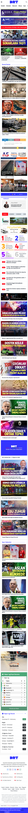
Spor (24, 6)
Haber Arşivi (18, 780)
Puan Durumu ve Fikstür (7, 777)
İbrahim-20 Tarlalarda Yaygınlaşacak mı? (12, 397)
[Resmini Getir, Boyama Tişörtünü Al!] (14, 368)
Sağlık (7, 244)
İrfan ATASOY (14, 203)
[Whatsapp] (20, 769)
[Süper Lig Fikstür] (25, 713)
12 (21, 46)
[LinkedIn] (15, 769)
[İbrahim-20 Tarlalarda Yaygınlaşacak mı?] (14, 387)
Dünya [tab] (25, 214)
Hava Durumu (6, 774)
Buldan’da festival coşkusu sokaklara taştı (16, 289)
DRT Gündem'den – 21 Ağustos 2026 (11, 457)
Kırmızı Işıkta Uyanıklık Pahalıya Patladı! (11, 498)
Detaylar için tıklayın (14, 708)
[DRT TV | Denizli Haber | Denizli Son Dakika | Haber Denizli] (14, 2)
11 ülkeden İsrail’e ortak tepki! (9, 437)
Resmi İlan (22, 789)
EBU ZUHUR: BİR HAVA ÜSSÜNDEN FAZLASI (16, 205)
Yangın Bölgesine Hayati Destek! (10, 537)
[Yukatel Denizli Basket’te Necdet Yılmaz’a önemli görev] (14, 407)
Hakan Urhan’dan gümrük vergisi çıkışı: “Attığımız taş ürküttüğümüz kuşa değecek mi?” (13, 477)
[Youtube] (18, 769)
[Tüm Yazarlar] (25, 199)
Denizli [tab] (5, 214)
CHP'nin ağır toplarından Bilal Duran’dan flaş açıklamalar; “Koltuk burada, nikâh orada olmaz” (8, 239)
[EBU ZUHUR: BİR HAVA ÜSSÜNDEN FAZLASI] (14, 508)
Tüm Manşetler (19, 777)
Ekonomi (14, 6)
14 (24, 46)
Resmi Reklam (22, 252)
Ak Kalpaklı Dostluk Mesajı (22, 247)
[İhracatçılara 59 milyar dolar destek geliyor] (14, 309)
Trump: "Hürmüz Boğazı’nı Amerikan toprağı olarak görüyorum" (15, 267)
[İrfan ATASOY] (6, 205)
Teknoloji (21, 236)
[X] (10, 769)
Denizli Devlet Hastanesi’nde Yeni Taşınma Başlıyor (9, 247)
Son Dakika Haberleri (6, 780)
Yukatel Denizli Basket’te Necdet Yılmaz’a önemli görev (14, 417)
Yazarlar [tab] (6, 199)
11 (19, 46)
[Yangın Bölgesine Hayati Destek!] (14, 527)
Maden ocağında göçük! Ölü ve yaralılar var (12, 338)
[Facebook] (8, 769)
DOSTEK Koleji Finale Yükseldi (9, 358)
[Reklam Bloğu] (14, 12)
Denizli (3, 6)
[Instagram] (13, 769)
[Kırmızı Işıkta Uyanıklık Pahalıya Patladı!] (14, 488)
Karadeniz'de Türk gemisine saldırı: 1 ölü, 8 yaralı (16, 278)
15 (26, 46)
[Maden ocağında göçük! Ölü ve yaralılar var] (14, 329)
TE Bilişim (9, 805)
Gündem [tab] (11, 214)
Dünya (20, 6)
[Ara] (26, 2)
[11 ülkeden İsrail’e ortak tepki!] (14, 428)
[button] (25, 296)
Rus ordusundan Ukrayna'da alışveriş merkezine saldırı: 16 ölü (16, 273)
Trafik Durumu (19, 774)
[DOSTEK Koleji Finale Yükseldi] (14, 348)
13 (22, 46)
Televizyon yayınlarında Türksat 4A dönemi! (22, 239)
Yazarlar (17, 789)
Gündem (8, 6)
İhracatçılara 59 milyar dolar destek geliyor (12, 318)
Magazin (24, 787)
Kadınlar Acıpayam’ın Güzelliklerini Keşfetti (8, 255)
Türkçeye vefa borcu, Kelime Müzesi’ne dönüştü (13, 262)
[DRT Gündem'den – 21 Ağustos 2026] (14, 448)
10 (17, 46)
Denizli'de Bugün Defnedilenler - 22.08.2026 (14, 284)
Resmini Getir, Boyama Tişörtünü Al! (11, 377)
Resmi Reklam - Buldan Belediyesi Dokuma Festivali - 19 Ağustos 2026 (22, 255)
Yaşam (7, 252)
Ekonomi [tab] (18, 214)
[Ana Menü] (1, 2)
